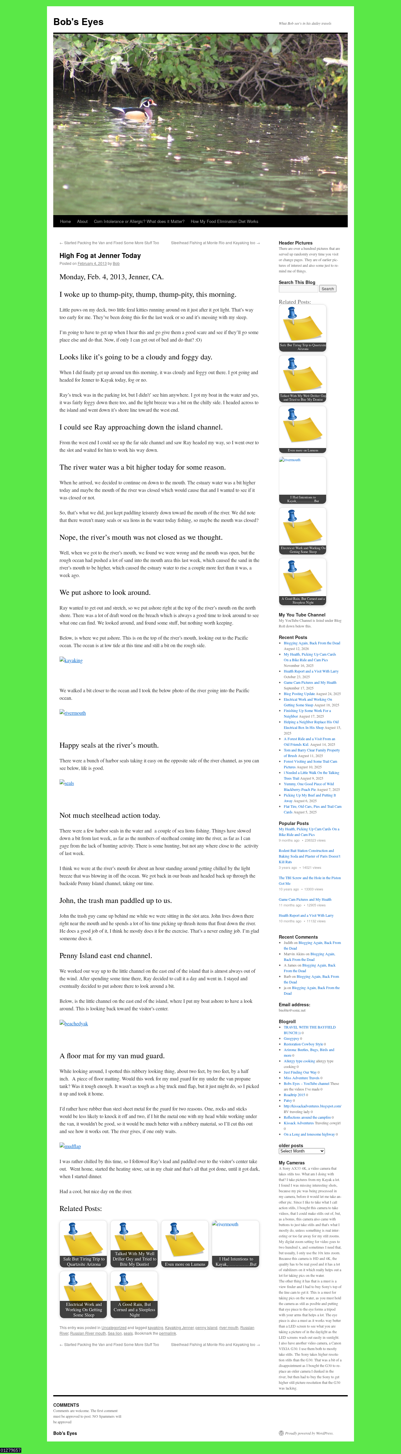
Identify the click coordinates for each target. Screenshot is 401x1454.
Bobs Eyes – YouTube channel (306, 1083)
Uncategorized (114, 1327)
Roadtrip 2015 (294, 1094)
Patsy (288, 1100)
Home (65, 221)
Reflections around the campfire (307, 1117)
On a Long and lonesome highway (309, 1134)
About (82, 221)
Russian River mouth (88, 1333)
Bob (116, 263)
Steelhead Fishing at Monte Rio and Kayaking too (215, 242)
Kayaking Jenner (179, 1327)
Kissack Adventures (299, 1122)
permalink (167, 1333)
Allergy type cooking (299, 1060)
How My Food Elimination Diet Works (224, 221)
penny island (206, 1327)
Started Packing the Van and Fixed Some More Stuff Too (109, 242)
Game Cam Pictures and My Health (310, 682)
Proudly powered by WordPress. (309, 1433)
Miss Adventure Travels (302, 1077)
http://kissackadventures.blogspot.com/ (312, 1105)
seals (128, 1333)
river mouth (228, 1327)
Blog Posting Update (299, 693)
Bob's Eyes (78, 21)
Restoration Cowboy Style (303, 1043)
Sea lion (115, 1333)
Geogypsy (291, 1038)
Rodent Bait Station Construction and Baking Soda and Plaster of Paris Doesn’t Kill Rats (309, 856)
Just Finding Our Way (300, 1072)
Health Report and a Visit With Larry (311, 670)
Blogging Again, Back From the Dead (312, 642)
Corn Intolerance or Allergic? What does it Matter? (139, 221)
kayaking (155, 1327)
